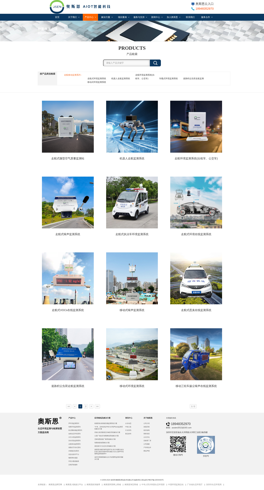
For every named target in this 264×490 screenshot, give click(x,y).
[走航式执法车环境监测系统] (132, 202)
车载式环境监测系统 (168, 78)
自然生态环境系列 (74, 433)
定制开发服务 (73, 464)
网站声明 (147, 451)
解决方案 (106, 17)
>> (97, 406)
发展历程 (147, 427)
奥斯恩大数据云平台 (74, 484)
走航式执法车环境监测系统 (132, 234)
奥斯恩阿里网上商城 (112, 484)
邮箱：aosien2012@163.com (179, 427)
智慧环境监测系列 (74, 427)
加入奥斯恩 (172, 17)
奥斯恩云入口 (205, 4)
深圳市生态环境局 (214, 484)
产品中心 (89, 17)
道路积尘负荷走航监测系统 (67, 386)
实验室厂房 (147, 440)
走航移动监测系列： (73, 75)
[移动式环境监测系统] (132, 354)
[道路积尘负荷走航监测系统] (68, 354)
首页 (57, 17)
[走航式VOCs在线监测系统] (68, 278)
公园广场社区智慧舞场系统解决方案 (106, 436)
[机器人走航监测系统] (132, 126)
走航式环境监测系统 (96, 78)
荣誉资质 (147, 433)
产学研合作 (147, 447)
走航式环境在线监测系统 (196, 234)
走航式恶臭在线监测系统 (196, 310)
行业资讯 (128, 430)
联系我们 (190, 17)
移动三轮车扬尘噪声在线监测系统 (196, 386)
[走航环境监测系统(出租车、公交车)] (196, 126)
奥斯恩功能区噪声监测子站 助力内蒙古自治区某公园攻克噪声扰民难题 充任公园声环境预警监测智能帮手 (109, 451)
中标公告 (128, 427)
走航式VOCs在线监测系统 (68, 310)
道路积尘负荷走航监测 (193, 78)
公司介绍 (147, 423)
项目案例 (122, 17)
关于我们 (72, 17)
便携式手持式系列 (74, 447)
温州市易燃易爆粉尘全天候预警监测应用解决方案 (108, 458)
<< (69, 406)
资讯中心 (128, 418)
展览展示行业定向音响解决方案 (105, 446)
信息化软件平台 (73, 454)
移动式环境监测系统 (96, 82)
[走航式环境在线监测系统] (196, 202)
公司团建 (147, 444)
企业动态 (128, 423)
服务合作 (206, 17)
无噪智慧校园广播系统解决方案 (105, 439)
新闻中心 (156, 17)
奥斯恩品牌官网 (55, 484)
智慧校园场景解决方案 (102, 442)
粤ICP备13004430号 (156, 480)
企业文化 (147, 437)
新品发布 (128, 433)
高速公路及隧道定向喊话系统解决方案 (107, 432)
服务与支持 (139, 17)
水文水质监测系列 (74, 437)
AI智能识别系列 (73, 451)
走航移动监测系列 (74, 444)
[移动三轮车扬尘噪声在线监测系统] (196, 354)
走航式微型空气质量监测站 (67, 158)
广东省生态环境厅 (195, 484)
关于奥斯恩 (148, 418)
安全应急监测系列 (74, 440)
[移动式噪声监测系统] (132, 278)
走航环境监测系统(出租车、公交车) (145, 77)
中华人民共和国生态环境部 (153, 484)
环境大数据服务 (73, 461)
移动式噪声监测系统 (132, 310)
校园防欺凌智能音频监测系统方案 (105, 423)
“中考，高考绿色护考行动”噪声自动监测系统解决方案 (108, 428)
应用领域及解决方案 (102, 418)
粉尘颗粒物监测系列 (75, 430)
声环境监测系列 (73, 423)
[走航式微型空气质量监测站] (68, 126)
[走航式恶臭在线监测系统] (196, 278)
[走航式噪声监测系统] (68, 202)
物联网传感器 (73, 458)
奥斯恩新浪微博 (93, 484)
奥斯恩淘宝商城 (131, 484)
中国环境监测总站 (176, 484)
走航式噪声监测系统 (67, 234)
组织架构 (147, 430)
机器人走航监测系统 (120, 78)
